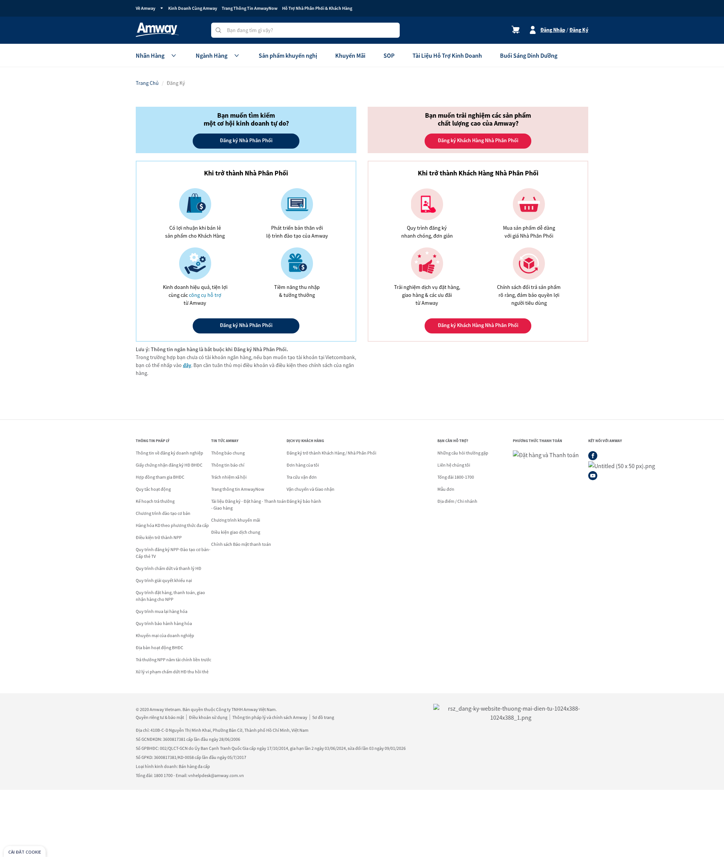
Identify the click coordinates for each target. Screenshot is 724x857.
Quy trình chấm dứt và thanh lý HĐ (168, 568)
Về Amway (145, 8)
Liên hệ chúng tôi (453, 465)
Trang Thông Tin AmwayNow (250, 8)
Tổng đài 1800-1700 (455, 477)
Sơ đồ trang (323, 717)
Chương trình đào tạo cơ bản (163, 513)
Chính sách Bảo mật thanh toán (241, 544)
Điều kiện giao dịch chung (235, 532)
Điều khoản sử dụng (208, 717)
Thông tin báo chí (227, 465)
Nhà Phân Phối (246, 140)
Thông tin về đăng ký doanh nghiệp (169, 453)
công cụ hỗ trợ (205, 295)
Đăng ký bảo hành (304, 501)
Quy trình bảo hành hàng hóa (164, 623)
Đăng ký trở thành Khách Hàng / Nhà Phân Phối (331, 453)
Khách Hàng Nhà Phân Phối (478, 140)
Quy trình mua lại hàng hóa (161, 611)
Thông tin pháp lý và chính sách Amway (269, 717)
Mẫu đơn (445, 489)
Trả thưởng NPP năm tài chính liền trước (173, 659)
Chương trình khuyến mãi (235, 520)
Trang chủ (147, 83)
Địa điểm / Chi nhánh (457, 501)
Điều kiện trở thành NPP (159, 537)
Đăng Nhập (552, 29)
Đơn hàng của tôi (303, 465)
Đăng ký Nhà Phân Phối (246, 325)
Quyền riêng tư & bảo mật (160, 717)
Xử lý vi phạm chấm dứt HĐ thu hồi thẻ (172, 671)
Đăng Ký (578, 29)
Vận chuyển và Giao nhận (310, 489)
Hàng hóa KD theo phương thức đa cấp (172, 525)
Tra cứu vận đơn (302, 477)
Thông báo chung (228, 453)
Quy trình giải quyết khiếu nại (164, 580)
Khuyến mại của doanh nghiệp (165, 635)
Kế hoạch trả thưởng (155, 501)
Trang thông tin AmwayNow (237, 489)
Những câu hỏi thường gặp (462, 453)
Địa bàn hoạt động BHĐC (159, 647)
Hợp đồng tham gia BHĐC (160, 477)
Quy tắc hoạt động (153, 489)
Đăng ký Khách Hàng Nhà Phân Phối (478, 325)
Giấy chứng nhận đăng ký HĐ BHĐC (169, 465)
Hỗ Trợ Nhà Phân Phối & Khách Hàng (317, 8)
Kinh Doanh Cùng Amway (192, 8)
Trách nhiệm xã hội (229, 477)
